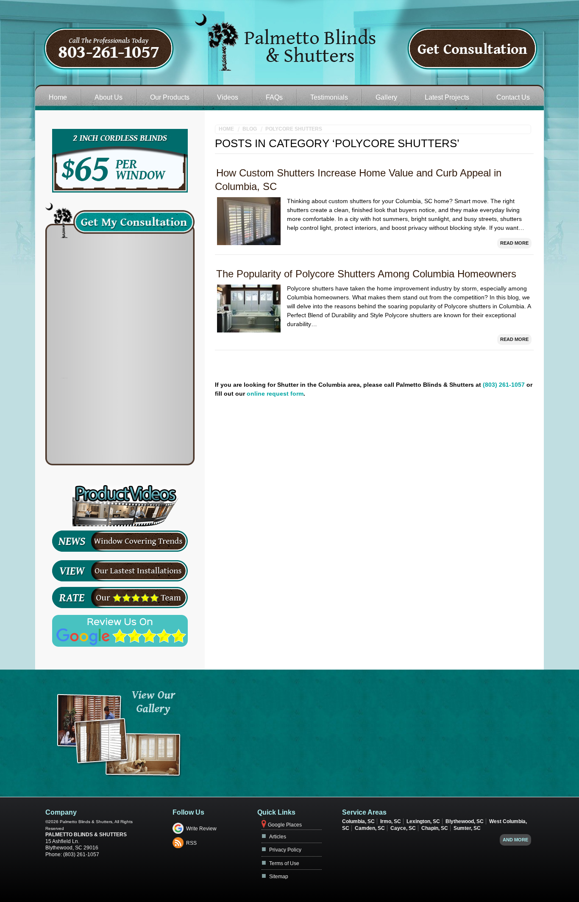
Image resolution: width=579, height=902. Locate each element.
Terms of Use (284, 863)
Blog (249, 129)
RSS (191, 843)
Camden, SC (370, 828)
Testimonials (329, 97)
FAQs (274, 97)
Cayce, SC (403, 828)
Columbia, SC (358, 821)
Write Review (201, 828)
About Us (108, 97)
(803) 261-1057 (504, 384)
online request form (275, 393)
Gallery (386, 97)
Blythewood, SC (464, 821)
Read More (514, 243)
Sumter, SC (467, 828)
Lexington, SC (423, 821)
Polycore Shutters (293, 129)
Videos (227, 97)
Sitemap (278, 877)
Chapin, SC (434, 828)
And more (515, 839)
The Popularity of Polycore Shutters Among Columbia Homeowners (366, 273)
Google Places (285, 825)
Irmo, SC (390, 821)
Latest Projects (447, 97)
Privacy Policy (285, 850)
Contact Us (513, 97)
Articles (277, 837)
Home (58, 97)
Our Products (169, 97)
